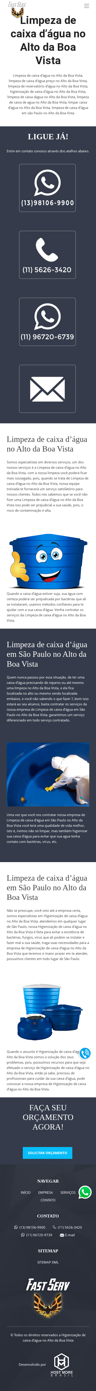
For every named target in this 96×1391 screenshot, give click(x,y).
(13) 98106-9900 (32, 1227)
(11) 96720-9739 (39, 1235)
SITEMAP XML (48, 1262)
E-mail (70, 1235)
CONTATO (48, 1200)
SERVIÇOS (68, 1192)
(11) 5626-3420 (70, 1227)
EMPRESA (45, 1192)
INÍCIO (26, 1192)
